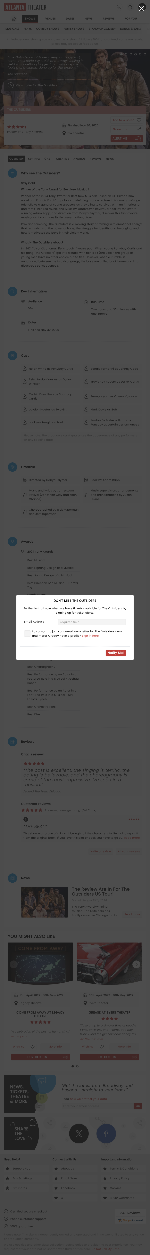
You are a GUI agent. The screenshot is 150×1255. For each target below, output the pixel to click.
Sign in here (90, 636)
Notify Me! (116, 653)
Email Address (34, 622)
